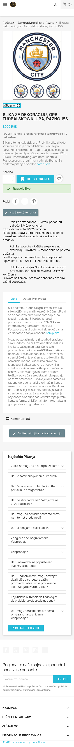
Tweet (24, 201)
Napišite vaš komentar (23, 212)
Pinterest (34, 201)
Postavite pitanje (26, 628)
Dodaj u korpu (35, 179)
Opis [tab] (14, 299)
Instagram (35, 650)
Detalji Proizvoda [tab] (34, 299)
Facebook (6, 650)
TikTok (45, 650)
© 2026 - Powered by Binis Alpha (24, 742)
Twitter (16, 650)
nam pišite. (44, 164)
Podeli (15, 201)
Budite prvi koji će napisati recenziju (39, 433)
